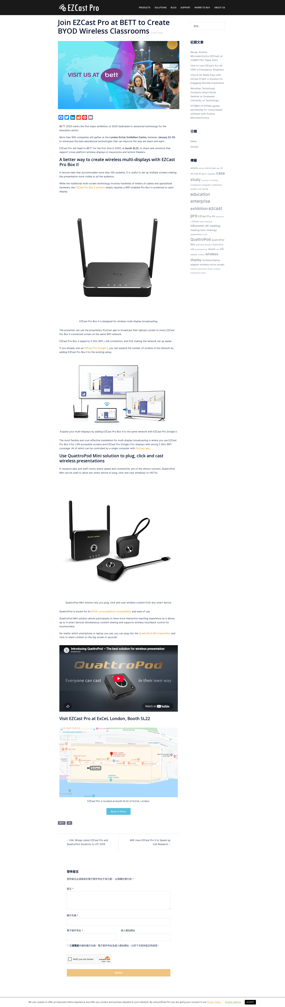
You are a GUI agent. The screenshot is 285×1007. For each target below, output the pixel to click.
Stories (194, 146)
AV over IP (195, 173)
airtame (194, 168)
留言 (70, 888)
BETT (61, 823)
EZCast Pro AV (206, 216)
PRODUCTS (144, 7)
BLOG (173, 7)
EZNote (195, 221)
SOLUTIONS (161, 7)
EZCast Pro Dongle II (96, 348)
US (222, 249)
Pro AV (204, 235)
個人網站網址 (128, 930)
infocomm (197, 226)
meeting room (198, 230)
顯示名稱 (72, 915)
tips (217, 249)
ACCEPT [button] (250, 1002)
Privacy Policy (214, 1002)
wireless (201, 255)
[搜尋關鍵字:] (207, 26)
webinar (193, 254)
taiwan (211, 249)
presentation (196, 234)
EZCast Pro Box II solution (90, 187)
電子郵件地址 (75, 930)
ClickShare (214, 180)
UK (69, 823)
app (218, 168)
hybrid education (206, 222)
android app (210, 168)
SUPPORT (185, 7)
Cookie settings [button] (233, 1002)
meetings (211, 230)
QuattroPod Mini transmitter (154, 633)
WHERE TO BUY (202, 7)
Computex (206, 185)
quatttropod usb (201, 249)
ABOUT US (219, 7)
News (193, 141)
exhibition (199, 208)
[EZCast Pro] (78, 7)
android (201, 168)
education (200, 194)
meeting (215, 226)
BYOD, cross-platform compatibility (111, 611)
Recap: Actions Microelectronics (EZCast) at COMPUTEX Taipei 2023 (206, 56)
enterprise (200, 201)
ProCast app (143, 448)
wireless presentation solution (201, 269)
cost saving (203, 189)
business (211, 174)
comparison (195, 185)
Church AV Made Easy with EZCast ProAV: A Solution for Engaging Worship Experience (207, 78)
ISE (207, 225)
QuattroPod (200, 239)
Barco (204, 174)
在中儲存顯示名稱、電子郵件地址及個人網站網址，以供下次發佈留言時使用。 (114, 945)
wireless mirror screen (212, 264)
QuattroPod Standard (204, 245)
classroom (205, 180)
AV (221, 168)
